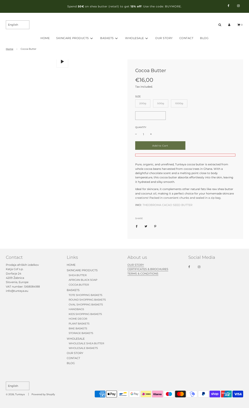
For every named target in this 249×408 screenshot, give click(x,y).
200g (142, 103)
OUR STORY (164, 38)
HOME (45, 38)
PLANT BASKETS (79, 323)
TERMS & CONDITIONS (142, 273)
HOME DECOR (78, 318)
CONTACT (186, 38)
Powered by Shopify (43, 394)
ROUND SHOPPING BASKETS (87, 299)
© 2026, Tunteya (15, 394)
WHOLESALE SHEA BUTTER (86, 343)
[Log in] (229, 24)
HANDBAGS (76, 309)
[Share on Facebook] (136, 226)
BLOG (204, 38)
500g (160, 103)
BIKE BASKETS (78, 328)
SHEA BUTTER (78, 275)
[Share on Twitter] (146, 226)
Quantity (140, 127)
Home (9, 48)
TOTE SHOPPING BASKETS (85, 294)
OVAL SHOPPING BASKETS (86, 304)
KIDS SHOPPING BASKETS (85, 314)
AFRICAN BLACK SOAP (83, 279)
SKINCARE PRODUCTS (82, 270)
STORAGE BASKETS (81, 333)
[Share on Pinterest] (155, 226)
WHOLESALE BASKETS (83, 348)
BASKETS (73, 290)
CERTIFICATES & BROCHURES (147, 269)
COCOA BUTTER (79, 284)
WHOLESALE (76, 338)
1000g (179, 103)
